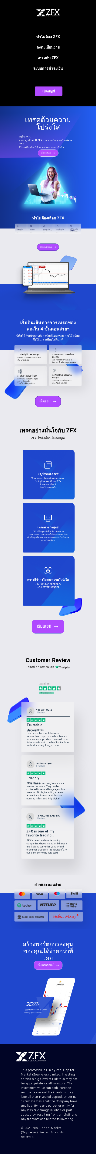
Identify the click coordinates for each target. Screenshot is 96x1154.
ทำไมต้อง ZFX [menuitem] (48, 36)
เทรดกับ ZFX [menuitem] (48, 58)
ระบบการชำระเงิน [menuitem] (48, 68)
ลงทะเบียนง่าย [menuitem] (48, 47)
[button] (48, 91)
